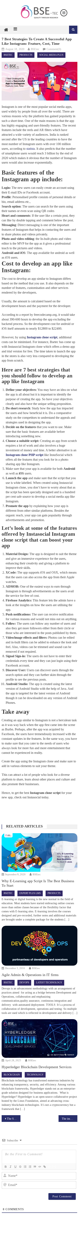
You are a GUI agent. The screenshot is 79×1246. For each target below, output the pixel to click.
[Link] (44, 1166)
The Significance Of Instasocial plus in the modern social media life (14, 1118)
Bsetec (8, 55)
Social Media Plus (51, 55)
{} (49, 1166)
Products (25, 55)
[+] (54, 1166)
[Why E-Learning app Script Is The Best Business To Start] (39, 852)
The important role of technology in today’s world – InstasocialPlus (70, 1118)
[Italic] (10, 1166)
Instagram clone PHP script (24, 455)
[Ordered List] (24, 1166)
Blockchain (12, 1074)
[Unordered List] (29, 1166)
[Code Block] (39, 1166)
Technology (35, 1074)
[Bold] (5, 1166)
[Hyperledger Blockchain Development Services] (39, 1038)
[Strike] (20, 1166)
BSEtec (35, 49)
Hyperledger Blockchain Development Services (37, 1067)
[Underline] (15, 1166)
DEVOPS (24, 982)
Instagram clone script (42, 337)
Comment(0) (54, 49)
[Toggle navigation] (63, 12)
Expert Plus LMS (30, 893)
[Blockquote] (34, 1166)
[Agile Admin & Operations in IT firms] (39, 946)
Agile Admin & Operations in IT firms (30, 975)
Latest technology (49, 982)
